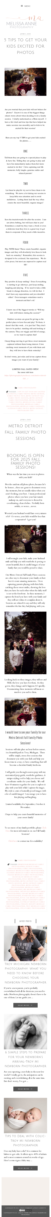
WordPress (25, 1214)
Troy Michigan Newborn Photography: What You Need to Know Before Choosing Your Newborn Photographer (26, 973)
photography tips (25, 411)
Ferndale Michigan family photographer (25, 871)
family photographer (32, 869)
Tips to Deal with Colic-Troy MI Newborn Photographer (25, 1141)
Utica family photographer (32, 908)
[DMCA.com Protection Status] (25, 1210)
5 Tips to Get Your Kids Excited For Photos (25, 46)
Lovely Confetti (39, 1208)
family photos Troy (16, 396)
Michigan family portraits (32, 406)
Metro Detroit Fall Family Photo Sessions (25, 432)
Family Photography (27, 388)
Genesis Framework (39, 1213)
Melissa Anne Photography (25, 20)
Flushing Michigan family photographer (25, 873)
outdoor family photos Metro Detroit (25, 408)
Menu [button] (27, 6)
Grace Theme (25, 1208)
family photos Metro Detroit (31, 394)
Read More (24, 1005)
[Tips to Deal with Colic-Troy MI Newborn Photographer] (25, 1132)
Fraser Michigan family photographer (25, 875)
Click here (12, 841)
